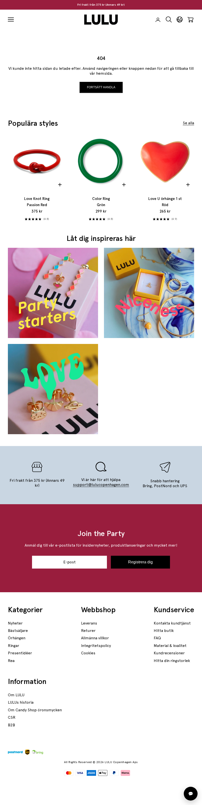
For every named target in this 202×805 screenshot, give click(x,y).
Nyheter (15, 623)
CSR (12, 717)
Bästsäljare (18, 630)
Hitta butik (164, 630)
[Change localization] (180, 20)
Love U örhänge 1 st (165, 202)
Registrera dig (140, 562)
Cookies (88, 653)
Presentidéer (20, 653)
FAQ (157, 638)
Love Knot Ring (37, 202)
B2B (11, 725)
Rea (11, 660)
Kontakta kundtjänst (172, 623)
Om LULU (16, 695)
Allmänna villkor (95, 638)
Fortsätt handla (101, 87)
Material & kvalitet (170, 645)
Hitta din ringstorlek (172, 660)
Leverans (89, 623)
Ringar (13, 645)
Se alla (188, 123)
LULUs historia (21, 702)
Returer (88, 630)
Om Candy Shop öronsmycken (35, 710)
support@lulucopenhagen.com (101, 484)
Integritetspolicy (96, 645)
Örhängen (16, 638)
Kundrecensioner (169, 653)
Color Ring (101, 202)
